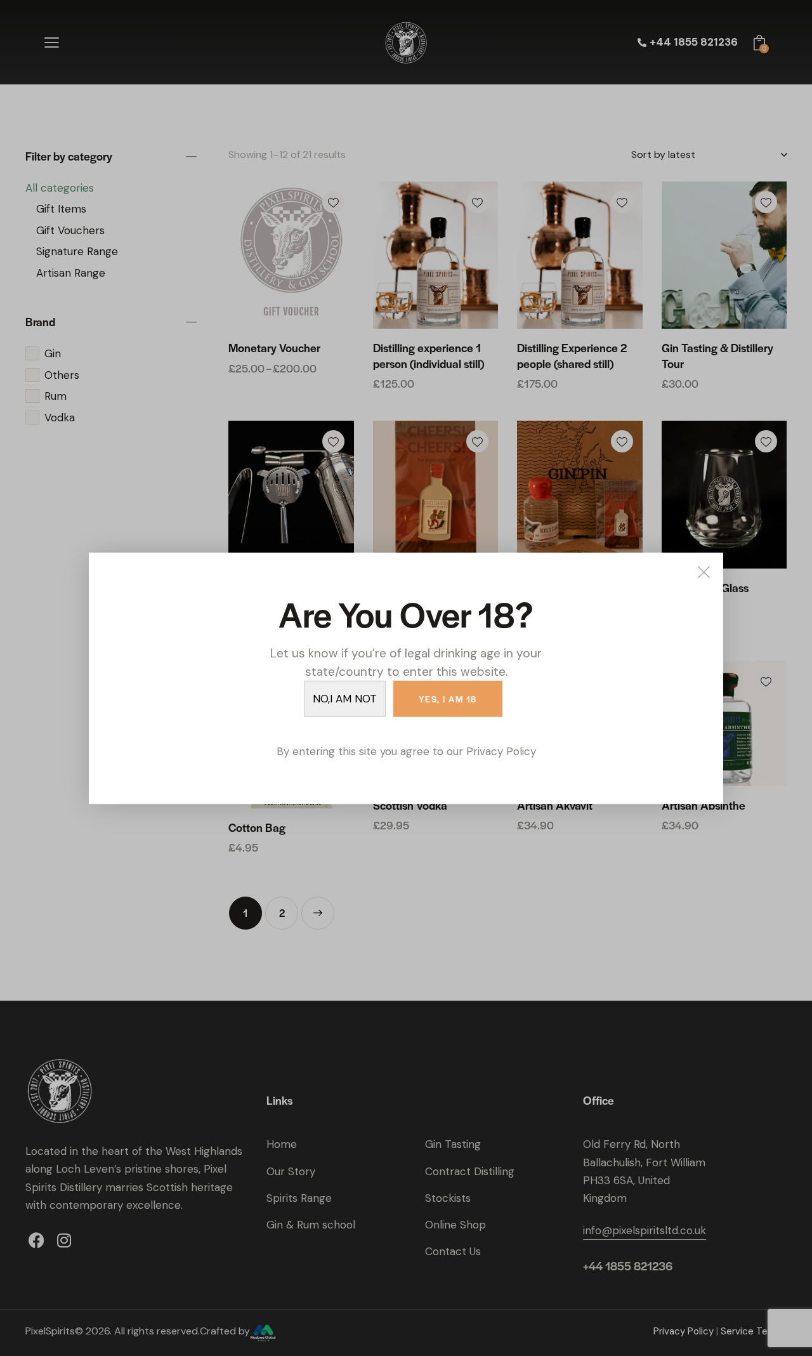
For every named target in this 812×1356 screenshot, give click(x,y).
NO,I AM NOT (345, 698)
